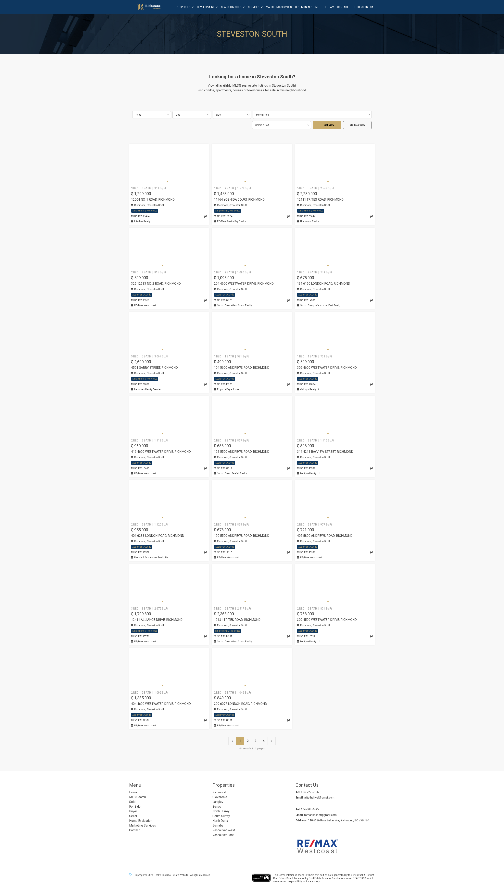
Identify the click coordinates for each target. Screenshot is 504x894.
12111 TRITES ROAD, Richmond (320, 199)
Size (218, 114)
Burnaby (217, 825)
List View (329, 125)
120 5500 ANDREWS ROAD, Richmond (241, 536)
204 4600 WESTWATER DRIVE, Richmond (244, 283)
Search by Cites (231, 7)
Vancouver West (223, 830)
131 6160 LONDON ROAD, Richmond (323, 283)
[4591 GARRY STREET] (169, 332)
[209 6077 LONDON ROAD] (252, 668)
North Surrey (221, 811)
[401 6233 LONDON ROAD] (169, 500)
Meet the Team (324, 7)
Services (253, 7)
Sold (132, 802)
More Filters (262, 114)
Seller (133, 816)
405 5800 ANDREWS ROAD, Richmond (324, 536)
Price (138, 114)
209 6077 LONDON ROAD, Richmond (240, 704)
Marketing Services (279, 7)
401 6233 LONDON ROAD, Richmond (157, 536)
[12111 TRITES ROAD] (335, 164)
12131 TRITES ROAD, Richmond (237, 620)
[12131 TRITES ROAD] (252, 584)
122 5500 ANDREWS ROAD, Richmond (241, 452)
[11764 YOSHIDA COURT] (252, 164)
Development (205, 7)
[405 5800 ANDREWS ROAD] (335, 500)
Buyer (133, 811)
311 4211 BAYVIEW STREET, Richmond (325, 452)
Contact (342, 7)
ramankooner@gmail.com (320, 814)
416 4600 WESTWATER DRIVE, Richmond (161, 452)
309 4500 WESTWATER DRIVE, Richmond (327, 620)
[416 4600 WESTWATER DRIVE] (169, 416)
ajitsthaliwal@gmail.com (319, 797)
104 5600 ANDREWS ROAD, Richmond (241, 367)
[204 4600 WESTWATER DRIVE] (252, 248)
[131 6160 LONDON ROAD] (335, 248)
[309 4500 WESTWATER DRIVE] (335, 584)
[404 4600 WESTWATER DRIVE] (169, 668)
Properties (183, 7)
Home (133, 792)
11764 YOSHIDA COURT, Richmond (239, 199)
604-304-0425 (310, 809)
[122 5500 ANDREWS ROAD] (252, 416)
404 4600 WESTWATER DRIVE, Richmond (161, 704)
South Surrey (221, 816)
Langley (217, 802)
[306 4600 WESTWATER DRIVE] (335, 332)
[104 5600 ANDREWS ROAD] (252, 332)
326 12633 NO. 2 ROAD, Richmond (156, 283)
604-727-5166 (310, 792)
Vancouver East (223, 835)
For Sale (135, 806)
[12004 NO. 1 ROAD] (169, 164)
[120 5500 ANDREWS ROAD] (252, 500)
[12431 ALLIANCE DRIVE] (169, 584)
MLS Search (137, 797)
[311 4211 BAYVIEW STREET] (335, 416)
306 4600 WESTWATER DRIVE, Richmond (327, 367)
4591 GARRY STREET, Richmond (154, 367)
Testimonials (303, 7)
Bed (178, 114)
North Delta (220, 821)
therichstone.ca (362, 7)
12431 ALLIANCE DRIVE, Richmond (157, 620)
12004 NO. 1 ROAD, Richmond (153, 199)
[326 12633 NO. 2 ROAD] (169, 248)
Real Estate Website (177, 875)
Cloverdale (219, 797)
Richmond (219, 792)
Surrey (216, 806)
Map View (359, 125)
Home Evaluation (140, 821)
